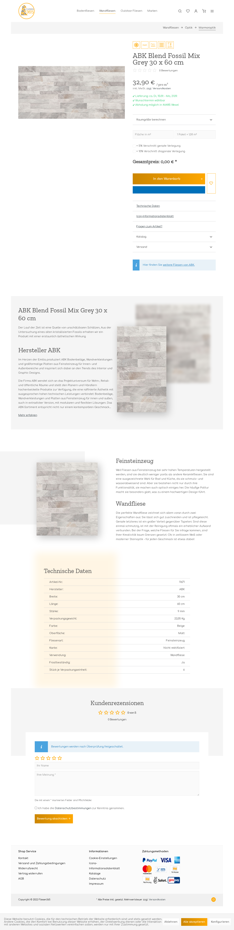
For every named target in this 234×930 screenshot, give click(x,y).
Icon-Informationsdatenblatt (155, 216)
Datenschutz (97, 878)
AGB (21, 878)
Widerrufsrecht (28, 868)
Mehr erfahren (27, 415)
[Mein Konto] (196, 11)
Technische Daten (148, 206)
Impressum (96, 883)
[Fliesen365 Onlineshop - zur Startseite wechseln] (26, 11)
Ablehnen (171, 921)
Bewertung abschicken (52, 818)
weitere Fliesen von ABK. (179, 265)
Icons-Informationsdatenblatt (104, 866)
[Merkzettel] (188, 11)
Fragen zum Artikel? (149, 226)
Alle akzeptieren (194, 921)
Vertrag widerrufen (30, 873)
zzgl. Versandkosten (158, 88)
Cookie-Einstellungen (103, 858)
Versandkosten (157, 899)
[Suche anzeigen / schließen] (180, 11)
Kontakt (23, 858)
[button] (37, 758)
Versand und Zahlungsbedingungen (41, 863)
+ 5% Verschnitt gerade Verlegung (158, 145)
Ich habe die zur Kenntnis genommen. (81, 808)
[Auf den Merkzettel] (211, 183)
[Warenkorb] (204, 11)
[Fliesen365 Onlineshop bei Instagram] (213, 900)
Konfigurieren (220, 921)
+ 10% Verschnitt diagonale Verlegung (160, 151)
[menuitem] (85, 11)
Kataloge (95, 873)
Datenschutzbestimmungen (73, 808)
